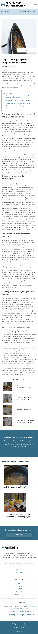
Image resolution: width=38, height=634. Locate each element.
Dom (12, 11)
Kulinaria (19, 586)
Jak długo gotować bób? (15, 487)
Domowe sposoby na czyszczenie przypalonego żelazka (18, 97)
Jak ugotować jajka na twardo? (19, 611)
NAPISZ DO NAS (19, 534)
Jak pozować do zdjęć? (19, 609)
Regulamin (19, 631)
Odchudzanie (19, 591)
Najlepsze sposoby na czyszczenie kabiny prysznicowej (24, 398)
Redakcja (19, 569)
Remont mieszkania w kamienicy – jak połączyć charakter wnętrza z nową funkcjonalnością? (26, 387)
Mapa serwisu (19, 627)
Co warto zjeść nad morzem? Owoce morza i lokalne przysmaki (19, 515)
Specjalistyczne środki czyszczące (18, 100)
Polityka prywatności (19, 624)
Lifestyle (19, 589)
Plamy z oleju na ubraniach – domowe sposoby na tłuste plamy (26, 422)
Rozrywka (19, 594)
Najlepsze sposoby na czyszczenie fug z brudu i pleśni (25, 410)
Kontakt (19, 573)
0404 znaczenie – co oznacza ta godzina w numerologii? (19, 615)
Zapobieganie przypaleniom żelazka (18, 103)
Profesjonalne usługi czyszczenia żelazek (18, 107)
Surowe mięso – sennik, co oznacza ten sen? (19, 606)
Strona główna (5, 11)
